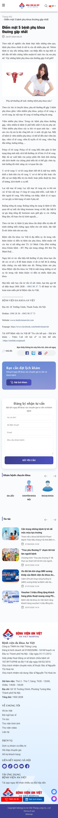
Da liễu (10, 496)
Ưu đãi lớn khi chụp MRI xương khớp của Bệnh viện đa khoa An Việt (37, 573)
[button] (45, 476)
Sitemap (29, 814)
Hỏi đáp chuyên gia (11, 750)
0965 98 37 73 (34, 286)
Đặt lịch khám (20, 382)
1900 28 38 (15, 313)
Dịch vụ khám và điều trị (14, 745)
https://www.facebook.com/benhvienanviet (30, 326)
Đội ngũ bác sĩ (9, 715)
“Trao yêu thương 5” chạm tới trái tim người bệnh (38, 552)
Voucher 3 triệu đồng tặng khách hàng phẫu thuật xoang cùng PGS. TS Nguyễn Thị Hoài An (38, 594)
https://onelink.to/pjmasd (14, 340)
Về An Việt (7, 710)
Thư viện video (9, 727)
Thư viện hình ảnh (11, 723)
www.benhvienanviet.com (22, 320)
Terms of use (29, 811)
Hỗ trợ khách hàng (11, 754)
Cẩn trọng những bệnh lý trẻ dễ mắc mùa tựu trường (37, 531)
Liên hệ (5, 732)
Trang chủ (7, 16)
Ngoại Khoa (47, 496)
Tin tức (5, 719)
